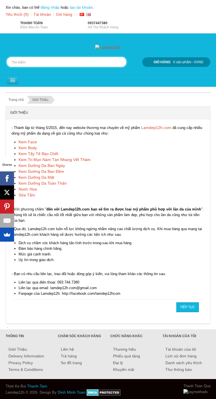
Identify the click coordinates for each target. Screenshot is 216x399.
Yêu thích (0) (17, 14)
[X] (7, 192)
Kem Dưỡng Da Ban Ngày (42, 165)
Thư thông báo (178, 369)
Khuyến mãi (123, 369)
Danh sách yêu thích (183, 363)
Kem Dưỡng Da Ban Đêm (41, 171)
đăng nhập (50, 7)
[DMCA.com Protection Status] (104, 392)
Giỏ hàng (64, 14)
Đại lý (118, 363)
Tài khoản (42, 14)
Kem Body (28, 148)
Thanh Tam (37, 386)
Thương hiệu (124, 349)
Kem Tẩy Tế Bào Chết (38, 153)
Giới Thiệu (40, 100)
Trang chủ (16, 100)
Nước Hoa (28, 189)
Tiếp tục (187, 307)
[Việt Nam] (82, 14)
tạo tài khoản (81, 7)
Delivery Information (26, 356)
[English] (88, 14)
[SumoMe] (7, 235)
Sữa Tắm (27, 195)
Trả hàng (69, 356)
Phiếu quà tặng (126, 356)
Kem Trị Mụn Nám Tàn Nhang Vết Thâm (55, 159)
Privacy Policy (20, 363)
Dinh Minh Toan (72, 392)
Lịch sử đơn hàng (181, 356)
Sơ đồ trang (71, 363)
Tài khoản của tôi (180, 349)
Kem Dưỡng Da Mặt (36, 177)
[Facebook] (7, 178)
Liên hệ (67, 349)
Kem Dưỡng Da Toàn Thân (43, 183)
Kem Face (28, 142)
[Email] (7, 221)
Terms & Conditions (25, 369)
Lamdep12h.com (156, 127)
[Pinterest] (7, 207)
